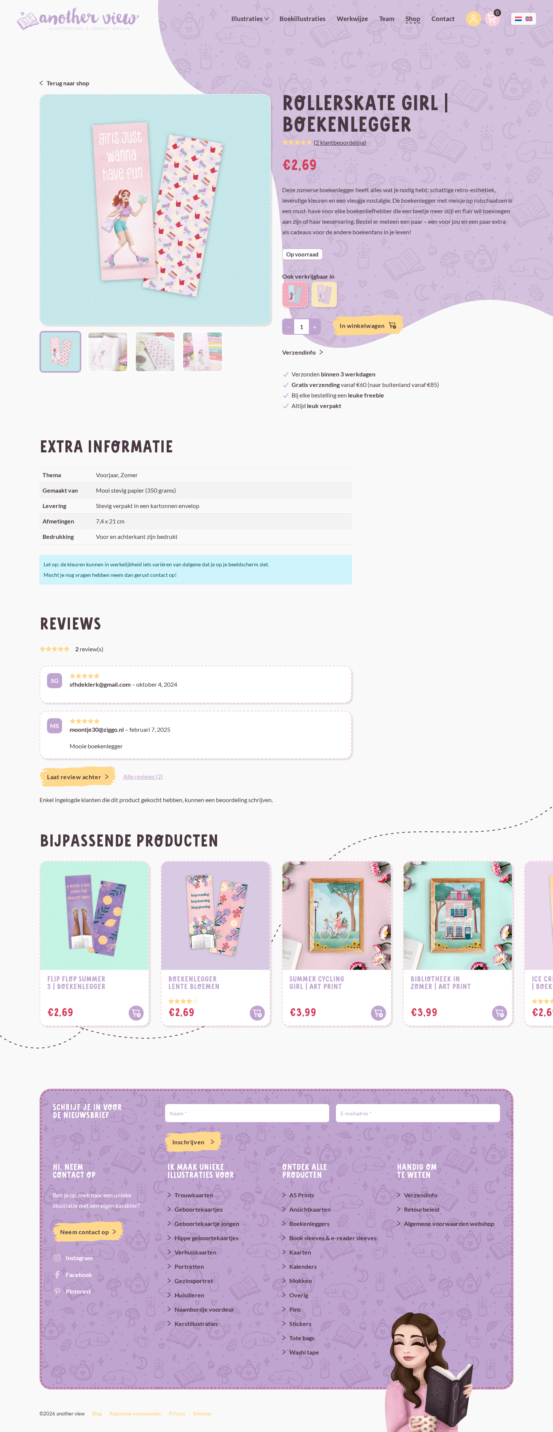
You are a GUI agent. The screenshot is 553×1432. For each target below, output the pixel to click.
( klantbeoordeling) (340, 142)
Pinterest (78, 1291)
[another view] (78, 18)
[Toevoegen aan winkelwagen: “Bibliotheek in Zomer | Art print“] (499, 1013)
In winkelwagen (362, 325)
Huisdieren (189, 1295)
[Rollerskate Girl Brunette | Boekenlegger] (295, 293)
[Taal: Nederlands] (518, 17)
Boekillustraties (302, 19)
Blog (97, 1414)
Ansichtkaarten (310, 1209)
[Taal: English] (529, 17)
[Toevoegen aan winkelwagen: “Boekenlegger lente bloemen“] (257, 1013)
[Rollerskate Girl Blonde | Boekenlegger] (324, 293)
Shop (413, 19)
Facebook (79, 1274)
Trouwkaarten (194, 1194)
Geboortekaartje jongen (207, 1223)
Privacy (177, 1414)
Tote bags (301, 1337)
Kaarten (300, 1252)
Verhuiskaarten (195, 1252)
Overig (298, 1295)
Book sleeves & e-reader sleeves (333, 1237)
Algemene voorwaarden (135, 1414)
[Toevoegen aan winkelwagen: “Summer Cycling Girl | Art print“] (378, 1013)
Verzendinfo (299, 352)
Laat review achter (74, 776)
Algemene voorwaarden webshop (449, 1223)
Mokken (300, 1280)
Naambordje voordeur (204, 1309)
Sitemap (202, 1414)
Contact (443, 19)
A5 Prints (301, 1194)
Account (473, 18)
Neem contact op (84, 1231)
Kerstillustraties (196, 1323)
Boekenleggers (309, 1223)
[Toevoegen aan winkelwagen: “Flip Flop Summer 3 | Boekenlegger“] (136, 1013)
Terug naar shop (68, 82)
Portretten (189, 1266)
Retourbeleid (421, 1209)
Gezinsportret (194, 1280)
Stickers (300, 1323)
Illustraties (247, 19)
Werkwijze (352, 19)
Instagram (79, 1257)
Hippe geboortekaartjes (207, 1237)
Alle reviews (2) (143, 776)
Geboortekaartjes (199, 1209)
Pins (295, 1309)
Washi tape (304, 1352)
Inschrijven (188, 1141)
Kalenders (303, 1266)
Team (386, 19)
